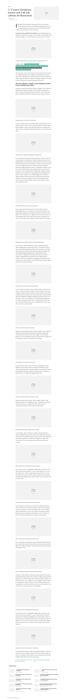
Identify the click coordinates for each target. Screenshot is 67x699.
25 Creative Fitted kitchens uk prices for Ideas (49, 670)
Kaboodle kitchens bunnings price (32, 64)
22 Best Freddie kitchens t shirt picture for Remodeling (24, 675)
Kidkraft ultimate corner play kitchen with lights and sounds (29, 67)
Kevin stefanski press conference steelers (39, 66)
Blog (9, 6)
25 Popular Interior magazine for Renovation (22, 670)
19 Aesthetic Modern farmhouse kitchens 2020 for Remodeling (48, 689)
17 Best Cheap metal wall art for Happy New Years (23, 689)
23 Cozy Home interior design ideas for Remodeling (23, 680)
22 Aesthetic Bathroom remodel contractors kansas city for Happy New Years (48, 684)
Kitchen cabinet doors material (22, 66)
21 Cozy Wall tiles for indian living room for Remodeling (23, 684)
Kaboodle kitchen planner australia (23, 69)
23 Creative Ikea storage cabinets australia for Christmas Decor (48, 680)
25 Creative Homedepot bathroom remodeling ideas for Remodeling (49, 675)
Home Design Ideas (10, 697)
